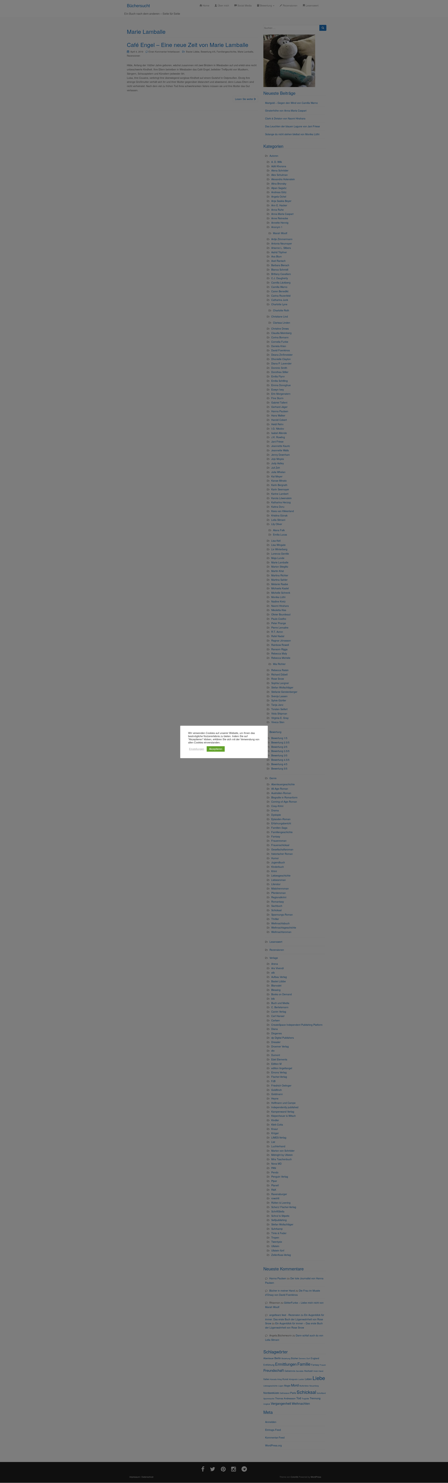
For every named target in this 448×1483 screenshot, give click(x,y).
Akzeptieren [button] (215, 749)
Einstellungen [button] (196, 748)
